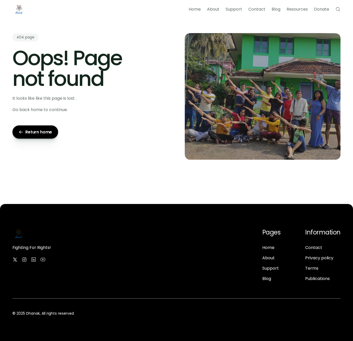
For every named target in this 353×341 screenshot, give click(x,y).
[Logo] (18, 9)
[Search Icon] (338, 9)
